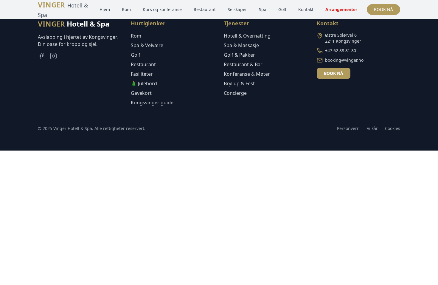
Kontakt (305, 9)
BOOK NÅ (383, 9)
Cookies (392, 128)
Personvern (348, 128)
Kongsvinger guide (152, 102)
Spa (262, 9)
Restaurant (205, 9)
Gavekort (141, 93)
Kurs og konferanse (162, 9)
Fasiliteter (142, 74)
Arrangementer (341, 9)
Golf (282, 9)
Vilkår (372, 128)
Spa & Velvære (147, 45)
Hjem (105, 9)
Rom (126, 9)
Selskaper (237, 9)
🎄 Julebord (144, 83)
